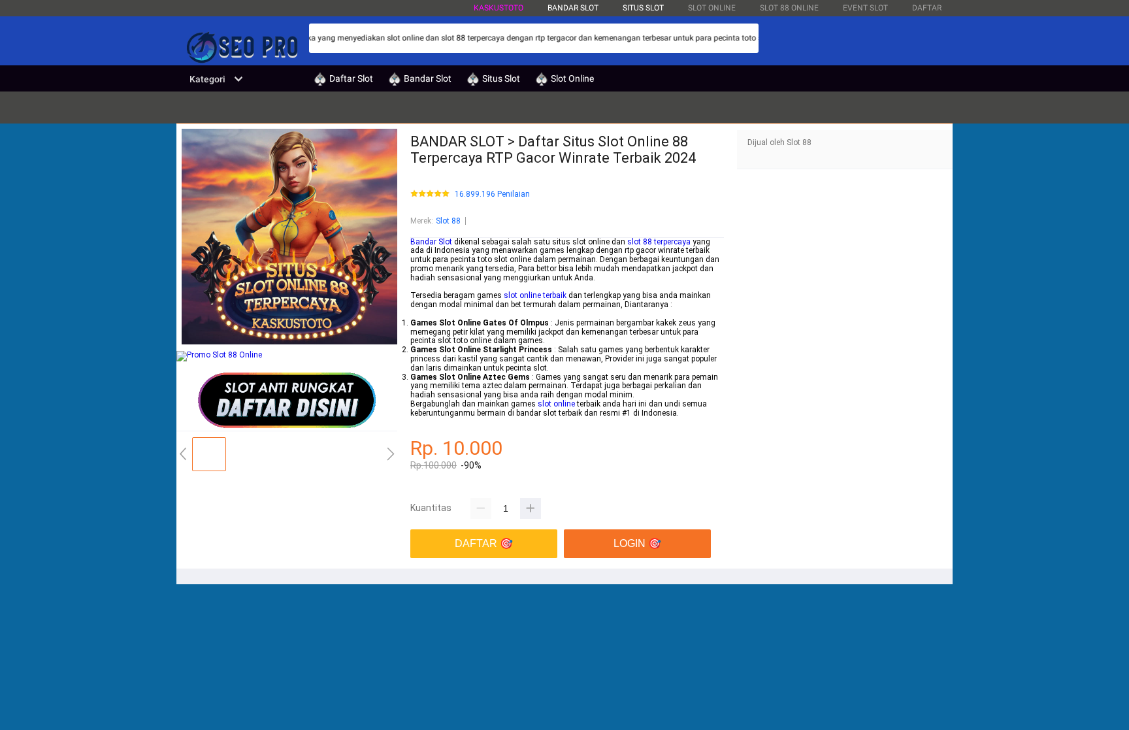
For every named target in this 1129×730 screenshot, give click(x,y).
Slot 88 (448, 220)
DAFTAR (926, 7)
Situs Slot (643, 7)
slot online (556, 403)
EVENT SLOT (865, 7)
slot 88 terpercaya (659, 241)
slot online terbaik (535, 295)
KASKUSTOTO (498, 7)
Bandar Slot (431, 241)
